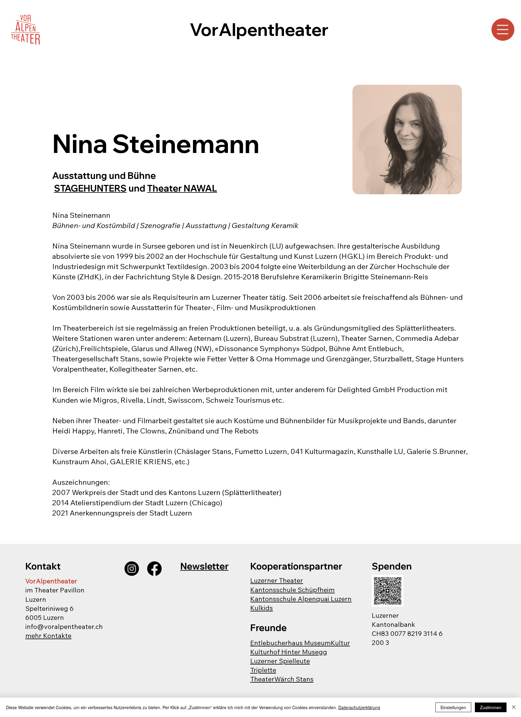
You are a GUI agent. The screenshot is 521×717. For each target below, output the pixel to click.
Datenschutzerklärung (359, 707)
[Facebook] (154, 568)
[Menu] (503, 29)
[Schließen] (513, 707)
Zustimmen (490, 707)
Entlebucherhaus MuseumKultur (300, 643)
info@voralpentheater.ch (64, 626)
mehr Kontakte (48, 635)
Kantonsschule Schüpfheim (292, 589)
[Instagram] (132, 568)
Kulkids (261, 608)
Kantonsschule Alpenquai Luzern (301, 599)
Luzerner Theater (276, 580)
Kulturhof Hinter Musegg (288, 652)
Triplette (263, 670)
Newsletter (204, 566)
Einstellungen (453, 707)
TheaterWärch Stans (282, 679)
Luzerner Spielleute (280, 661)
